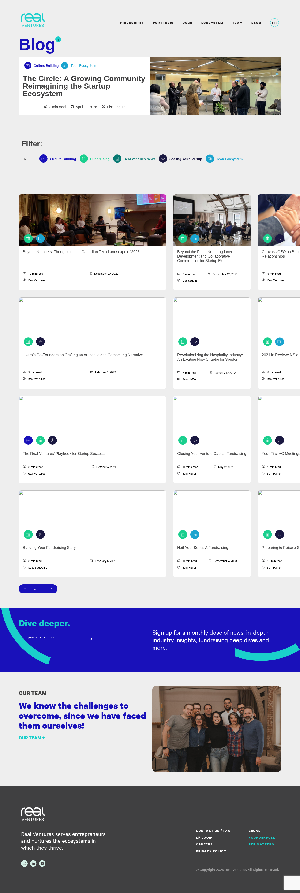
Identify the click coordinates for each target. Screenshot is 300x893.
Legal (255, 831)
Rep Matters (261, 844)
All (25, 159)
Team (237, 23)
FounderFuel (262, 837)
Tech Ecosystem (227, 159)
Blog (256, 23)
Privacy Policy (211, 851)
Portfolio (163, 23)
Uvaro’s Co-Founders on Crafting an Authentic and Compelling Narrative (83, 355)
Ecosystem (212, 23)
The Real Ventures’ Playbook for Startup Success (64, 454)
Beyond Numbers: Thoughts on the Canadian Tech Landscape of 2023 (81, 252)
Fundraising (98, 159)
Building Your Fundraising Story (49, 548)
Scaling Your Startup (184, 159)
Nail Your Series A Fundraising (202, 548)
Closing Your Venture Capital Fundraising (211, 454)
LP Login (204, 837)
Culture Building (61, 159)
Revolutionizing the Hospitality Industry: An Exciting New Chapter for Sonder (210, 357)
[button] (38, 588)
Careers (204, 844)
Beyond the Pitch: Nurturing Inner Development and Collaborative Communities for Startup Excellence (207, 256)
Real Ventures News (138, 159)
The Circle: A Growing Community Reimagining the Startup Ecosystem (84, 86)
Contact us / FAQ (213, 831)
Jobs (187, 23)
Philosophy (132, 23)
